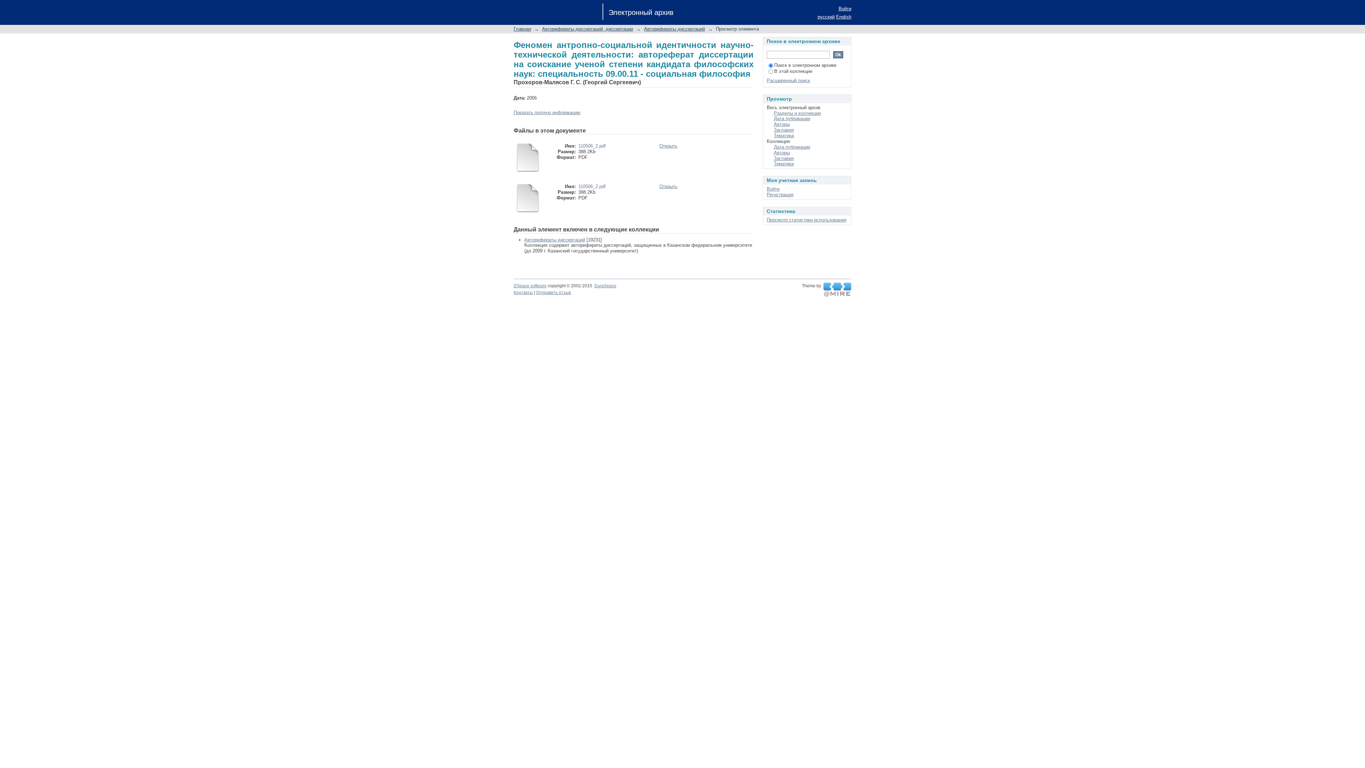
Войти (845, 8)
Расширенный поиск (788, 80)
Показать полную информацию (547, 112)
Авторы (782, 124)
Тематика (784, 135)
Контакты (523, 292)
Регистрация (780, 194)
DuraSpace (605, 285)
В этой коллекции (793, 71)
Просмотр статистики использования (806, 220)
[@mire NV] (837, 289)
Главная (522, 29)
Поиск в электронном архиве (805, 65)
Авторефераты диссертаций (674, 29)
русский (826, 17)
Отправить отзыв (553, 292)
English (843, 17)
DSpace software (530, 285)
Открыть (668, 146)
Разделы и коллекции (797, 113)
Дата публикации (792, 118)
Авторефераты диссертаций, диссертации (587, 29)
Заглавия (784, 130)
